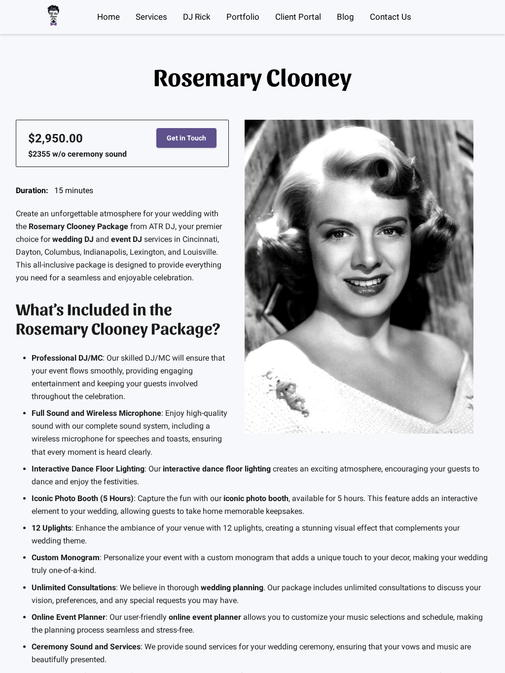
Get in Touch (186, 138)
